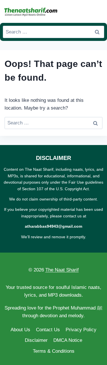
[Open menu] (99, 11)
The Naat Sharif (62, 270)
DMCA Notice (67, 340)
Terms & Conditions (53, 351)
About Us (20, 329)
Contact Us (48, 329)
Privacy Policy (81, 329)
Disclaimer (36, 340)
